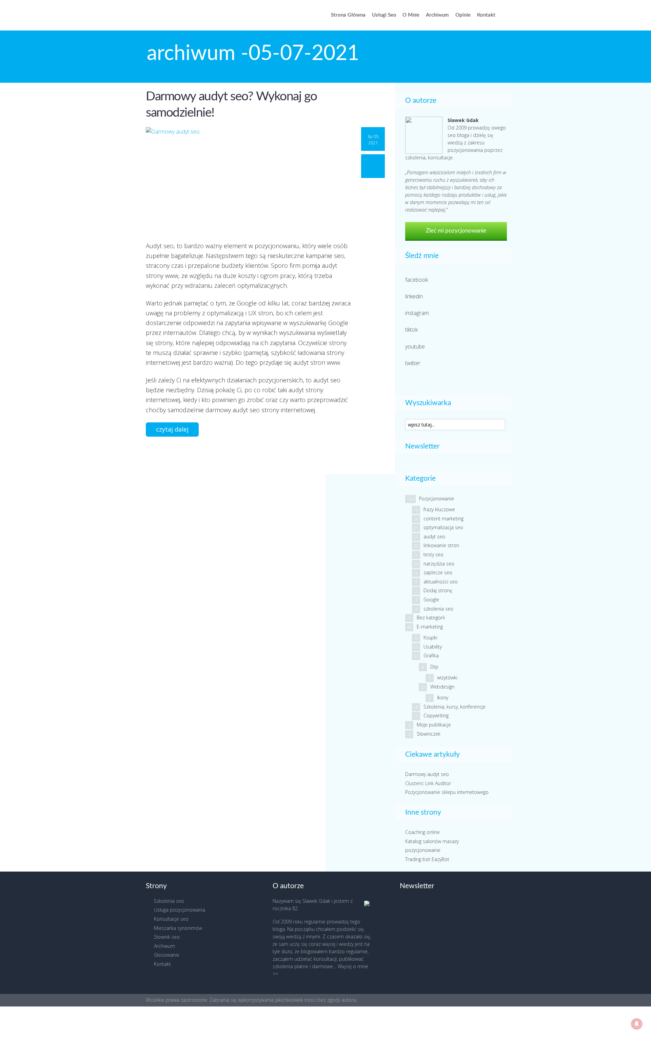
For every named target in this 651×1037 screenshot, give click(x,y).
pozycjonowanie (422, 850)
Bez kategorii (431, 617)
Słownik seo (167, 937)
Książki (430, 637)
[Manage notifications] (636, 1023)
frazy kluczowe (439, 509)
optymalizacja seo (443, 527)
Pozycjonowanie (436, 498)
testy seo (433, 554)
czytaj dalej (172, 429)
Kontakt (486, 15)
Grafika (431, 655)
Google (431, 599)
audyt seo (434, 536)
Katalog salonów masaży (432, 841)
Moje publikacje (434, 724)
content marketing (443, 518)
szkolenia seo (438, 608)
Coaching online (422, 832)
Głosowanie (166, 955)
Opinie (463, 15)
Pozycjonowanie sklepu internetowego (447, 792)
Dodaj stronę (437, 590)
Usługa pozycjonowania (179, 909)
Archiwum (437, 15)
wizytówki (447, 677)
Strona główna (348, 15)
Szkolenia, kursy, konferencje (454, 706)
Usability (432, 646)
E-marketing (430, 626)
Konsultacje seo (171, 919)
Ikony (442, 697)
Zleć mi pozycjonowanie (456, 231)
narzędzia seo (438, 563)
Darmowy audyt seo (427, 774)
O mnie (410, 15)
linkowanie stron (441, 545)
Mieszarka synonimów (178, 928)
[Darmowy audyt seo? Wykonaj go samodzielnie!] (248, 180)
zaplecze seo (437, 572)
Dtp (434, 666)
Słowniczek (428, 734)
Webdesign (442, 686)
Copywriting (436, 715)
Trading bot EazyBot (427, 859)
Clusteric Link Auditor (428, 783)
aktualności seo (440, 581)
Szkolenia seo (169, 901)
